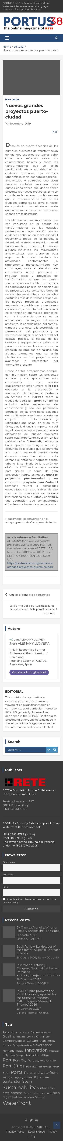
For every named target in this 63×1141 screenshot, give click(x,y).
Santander (12, 1081)
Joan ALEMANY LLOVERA (29, 643)
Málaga (45, 1055)
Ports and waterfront (41, 1073)
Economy (7, 1045)
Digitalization (47, 1040)
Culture (32, 1040)
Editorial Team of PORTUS (33, 983)
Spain (27, 1081)
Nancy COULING (48, 957)
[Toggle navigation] (7, 38)
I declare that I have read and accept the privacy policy (29, 900)
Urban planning (41, 1093)
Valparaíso (29, 1097)
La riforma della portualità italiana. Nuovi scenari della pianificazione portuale (31, 609)
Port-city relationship (42, 1060)
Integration (54, 1051)
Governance (42, 1045)
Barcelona (37, 1032)
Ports (17, 1072)
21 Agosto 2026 (26, 935)
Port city (31, 1066)
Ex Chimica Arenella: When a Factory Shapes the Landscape (38, 929)
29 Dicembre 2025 (28, 979)
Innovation (36, 1050)
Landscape (17, 1055)
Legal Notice (36, 1131)
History (19, 1050)
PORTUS (41, 1127)
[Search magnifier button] (55, 750)
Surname (8, 874)
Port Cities (13, 1066)
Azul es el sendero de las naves (29, 594)
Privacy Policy (15, 1131)
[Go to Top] (56, 1125)
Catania (31, 1036)
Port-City (19, 1060)
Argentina (24, 1032)
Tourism (27, 1093)
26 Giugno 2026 (26, 957)
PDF (54, 131)
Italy (5, 1055)
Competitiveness (14, 1040)
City (48, 1037)
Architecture (10, 1032)
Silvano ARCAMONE (29, 938)
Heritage (9, 1050)
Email (6, 886)
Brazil (7, 1036)
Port (7, 1060)
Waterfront (17, 1103)
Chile (40, 1036)
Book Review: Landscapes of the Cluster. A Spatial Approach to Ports (38, 950)
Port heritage (44, 1066)
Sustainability (19, 1087)
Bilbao (47, 1032)
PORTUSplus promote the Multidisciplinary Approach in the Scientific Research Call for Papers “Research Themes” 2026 (37, 997)
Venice (39, 1097)
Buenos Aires (18, 1037)
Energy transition (22, 1045)
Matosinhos (32, 1055)
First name (9, 862)
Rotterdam (41, 1077)
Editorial (12, 99)
